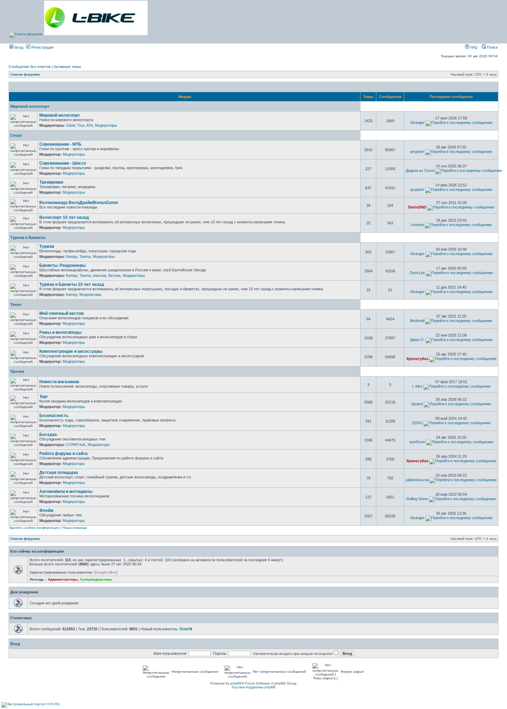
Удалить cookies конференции (34, 528)
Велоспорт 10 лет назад (64, 217)
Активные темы (67, 67)
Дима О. (417, 340)
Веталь (114, 275)
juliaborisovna (417, 480)
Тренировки (51, 182)
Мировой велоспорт (29, 106)
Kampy (71, 256)
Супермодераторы (96, 579)
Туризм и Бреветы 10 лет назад (71, 284)
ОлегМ (186, 629)
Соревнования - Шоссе (62, 163)
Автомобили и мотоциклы (65, 491)
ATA (89, 125)
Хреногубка (417, 359)
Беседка (48, 434)
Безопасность (53, 415)
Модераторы (106, 125)
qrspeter (417, 151)
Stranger (417, 122)
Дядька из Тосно (420, 170)
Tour (80, 125)
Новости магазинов (59, 381)
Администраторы (63, 579)
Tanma (85, 256)
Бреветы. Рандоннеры (62, 265)
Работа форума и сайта (63, 453)
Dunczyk (417, 273)
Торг (43, 396)
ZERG (417, 423)
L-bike (417, 386)
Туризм (46, 246)
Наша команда (74, 528)
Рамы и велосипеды (60, 332)
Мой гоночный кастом (61, 313)
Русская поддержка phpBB (254, 687)
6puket (417, 404)
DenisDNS (417, 207)
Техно (15, 304)
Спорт (16, 135)
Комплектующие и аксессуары (70, 351)
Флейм (46, 510)
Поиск (492, 47)
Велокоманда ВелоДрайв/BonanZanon (78, 202)
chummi (417, 225)
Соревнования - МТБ (60, 144)
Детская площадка (58, 472)
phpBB (235, 683)
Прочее (17, 371)
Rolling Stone (417, 499)
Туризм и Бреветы (27, 237)
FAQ (473, 47)
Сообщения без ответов (30, 67)
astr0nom (417, 442)
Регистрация (41, 47)
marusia (99, 275)
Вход (18, 47)
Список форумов (25, 74)
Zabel (70, 125)
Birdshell (417, 321)
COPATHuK (76, 445)
